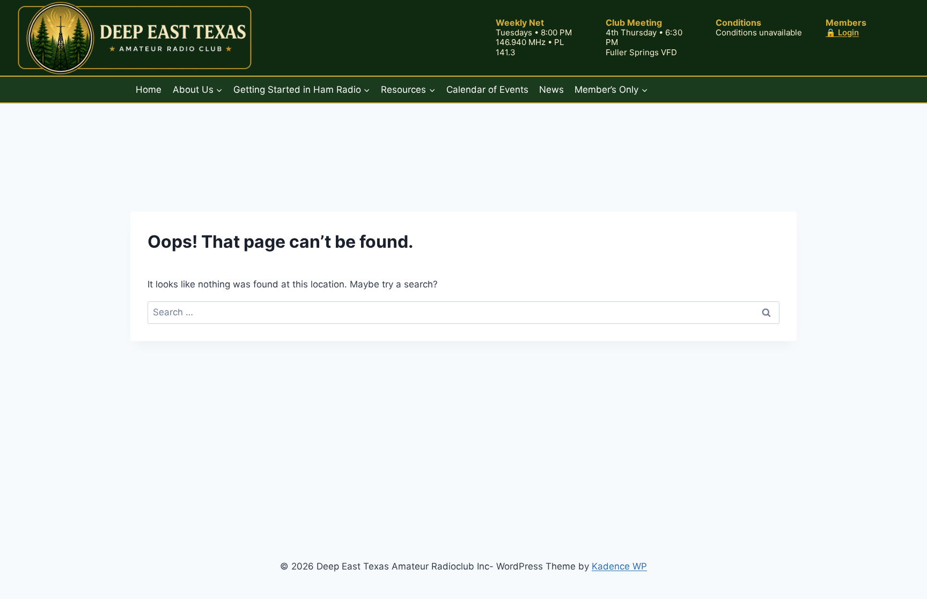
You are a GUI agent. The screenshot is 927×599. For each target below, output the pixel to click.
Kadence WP (619, 566)
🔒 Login (842, 32)
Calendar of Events (487, 89)
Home (148, 89)
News (551, 89)
